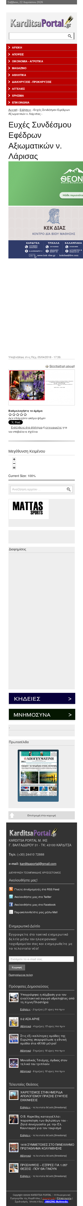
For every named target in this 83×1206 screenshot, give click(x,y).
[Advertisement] (41, 306)
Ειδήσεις (25, 109)
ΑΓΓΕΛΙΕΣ (18, 89)
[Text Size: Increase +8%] (14, 459)
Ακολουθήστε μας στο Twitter (32, 897)
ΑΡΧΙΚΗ (17, 47)
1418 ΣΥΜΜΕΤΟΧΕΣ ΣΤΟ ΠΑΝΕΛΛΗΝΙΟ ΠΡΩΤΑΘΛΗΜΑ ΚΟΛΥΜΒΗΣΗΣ (47, 1146)
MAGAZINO (19, 68)
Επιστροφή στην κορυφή (41, 815)
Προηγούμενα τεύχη (21, 974)
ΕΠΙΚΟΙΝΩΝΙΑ (20, 102)
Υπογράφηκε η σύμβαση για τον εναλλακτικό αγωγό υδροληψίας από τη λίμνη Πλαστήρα (47, 998)
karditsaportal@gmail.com (38, 863)
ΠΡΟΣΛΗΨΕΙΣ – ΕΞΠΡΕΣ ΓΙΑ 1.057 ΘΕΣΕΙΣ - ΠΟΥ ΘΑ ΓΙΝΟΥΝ (43, 1167)
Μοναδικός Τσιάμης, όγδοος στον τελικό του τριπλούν (43, 1062)
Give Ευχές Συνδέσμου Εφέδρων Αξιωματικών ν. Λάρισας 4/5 (21, 414)
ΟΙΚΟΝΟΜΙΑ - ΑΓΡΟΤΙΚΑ (27, 61)
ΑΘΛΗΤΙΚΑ (19, 75)
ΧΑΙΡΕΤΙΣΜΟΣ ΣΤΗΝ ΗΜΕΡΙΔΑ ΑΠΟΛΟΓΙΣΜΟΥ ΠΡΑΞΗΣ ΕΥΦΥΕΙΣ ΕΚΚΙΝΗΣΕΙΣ (44, 1096)
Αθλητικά (25, 1026)
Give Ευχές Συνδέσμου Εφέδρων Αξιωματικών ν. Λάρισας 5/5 (25, 414)
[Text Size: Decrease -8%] (14, 463)
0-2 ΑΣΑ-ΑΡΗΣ (30, 1019)
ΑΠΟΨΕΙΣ (18, 54)
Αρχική (12, 109)
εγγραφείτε (53, 427)
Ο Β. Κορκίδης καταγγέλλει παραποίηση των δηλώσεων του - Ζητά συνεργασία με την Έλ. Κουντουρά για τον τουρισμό (44, 1122)
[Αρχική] (41, 20)
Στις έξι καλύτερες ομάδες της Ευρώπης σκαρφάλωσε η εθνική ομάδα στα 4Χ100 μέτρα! (43, 1039)
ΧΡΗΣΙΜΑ (18, 96)
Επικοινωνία (64, 1198)
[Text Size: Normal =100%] (14, 467)
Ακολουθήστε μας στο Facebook (35, 904)
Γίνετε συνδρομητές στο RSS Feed (36, 889)
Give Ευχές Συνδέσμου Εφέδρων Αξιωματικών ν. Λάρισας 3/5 (18, 414)
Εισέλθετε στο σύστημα (26, 427)
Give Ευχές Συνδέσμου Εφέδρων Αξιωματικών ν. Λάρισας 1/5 (10, 414)
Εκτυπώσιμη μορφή (62, 366)
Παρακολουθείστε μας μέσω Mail (36, 912)
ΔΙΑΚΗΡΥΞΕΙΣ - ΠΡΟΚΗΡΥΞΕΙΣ (31, 82)
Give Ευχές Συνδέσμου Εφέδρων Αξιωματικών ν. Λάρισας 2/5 (14, 414)
